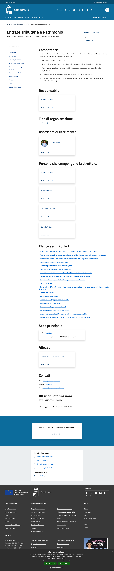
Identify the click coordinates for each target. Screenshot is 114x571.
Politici (7, 522)
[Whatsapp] (91, 10)
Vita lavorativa (35, 515)
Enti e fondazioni (10, 518)
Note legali (60, 547)
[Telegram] (87, 10)
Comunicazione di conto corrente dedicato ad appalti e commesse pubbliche (66, 273)
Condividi (87, 32)
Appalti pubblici (35, 522)
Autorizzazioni (61, 525)
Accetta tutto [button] (50, 563)
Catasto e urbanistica (37, 525)
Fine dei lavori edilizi (47, 292)
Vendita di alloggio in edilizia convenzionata (54, 310)
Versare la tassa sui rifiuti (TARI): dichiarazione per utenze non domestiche (65, 317)
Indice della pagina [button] (14, 47)
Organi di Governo (10, 509)
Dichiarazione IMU (46, 283)
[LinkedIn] (82, 10)
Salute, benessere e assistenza (66, 522)
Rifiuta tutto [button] (64, 563)
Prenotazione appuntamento (39, 541)
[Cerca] (107, 10)
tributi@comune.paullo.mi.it (51, 381)
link (74, 560)
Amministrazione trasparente (66, 541)
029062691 (48, 384)
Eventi (86, 527)
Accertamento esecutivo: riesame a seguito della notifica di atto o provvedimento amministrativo (73, 255)
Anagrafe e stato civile (38, 509)
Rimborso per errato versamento (51, 303)
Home (8, 24)
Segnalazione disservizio (38, 544)
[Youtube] (73, 10)
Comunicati (87, 512)
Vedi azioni (96, 32)
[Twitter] (69, 10)
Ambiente (60, 518)
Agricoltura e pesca (63, 528)
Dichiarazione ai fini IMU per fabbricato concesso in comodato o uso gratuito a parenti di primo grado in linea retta (74, 288)
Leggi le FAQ (34, 547)
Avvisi (85, 515)
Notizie (86, 509)
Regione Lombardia (10, 2)
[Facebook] (64, 10)
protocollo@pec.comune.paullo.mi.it (53, 388)
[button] (57, 568)
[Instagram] (78, 10)
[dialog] (57, 560)
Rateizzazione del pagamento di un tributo (54, 300)
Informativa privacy (63, 544)
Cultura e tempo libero (38, 512)
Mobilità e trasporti (37, 531)
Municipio (48, 333)
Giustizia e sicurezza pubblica (66, 512)
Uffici (27, 24)
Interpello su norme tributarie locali (52, 296)
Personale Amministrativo (12, 525)
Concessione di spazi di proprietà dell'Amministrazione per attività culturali (65, 276)
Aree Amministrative (11, 512)
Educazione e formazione (64, 509)
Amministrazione (18, 24)
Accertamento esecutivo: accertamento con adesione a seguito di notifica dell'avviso (68, 251)
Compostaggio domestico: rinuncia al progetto (55, 269)
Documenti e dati (10, 528)
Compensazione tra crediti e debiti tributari (54, 262)
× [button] (112, 551)
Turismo (33, 528)
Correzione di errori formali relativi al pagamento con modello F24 (62, 280)
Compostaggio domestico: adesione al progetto (56, 265)
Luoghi (86, 524)
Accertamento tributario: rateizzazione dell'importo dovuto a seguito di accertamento (69, 258)
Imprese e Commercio (37, 518)
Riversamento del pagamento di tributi (53, 307)
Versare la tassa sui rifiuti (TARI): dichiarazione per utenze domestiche (63, 314)
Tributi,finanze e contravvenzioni (67, 515)
